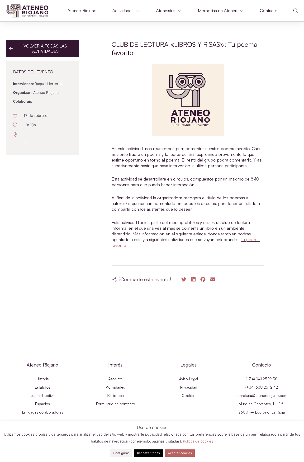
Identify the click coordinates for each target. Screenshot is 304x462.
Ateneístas (165, 10)
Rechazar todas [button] (148, 453)
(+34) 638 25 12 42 (261, 387)
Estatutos (42, 387)
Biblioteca (115, 395)
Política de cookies (198, 441)
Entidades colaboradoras (42, 412)
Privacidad (188, 387)
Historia (42, 378)
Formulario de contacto (115, 403)
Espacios (42, 403)
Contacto (268, 10)
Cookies (188, 395)
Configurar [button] (121, 453)
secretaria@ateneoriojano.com (261, 395)
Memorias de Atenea (217, 10)
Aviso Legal (188, 378)
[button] (295, 11)
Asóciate (115, 378)
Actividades (122, 10)
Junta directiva (42, 395)
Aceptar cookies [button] (180, 453)
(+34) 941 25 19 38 (261, 378)
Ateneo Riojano (81, 10)
